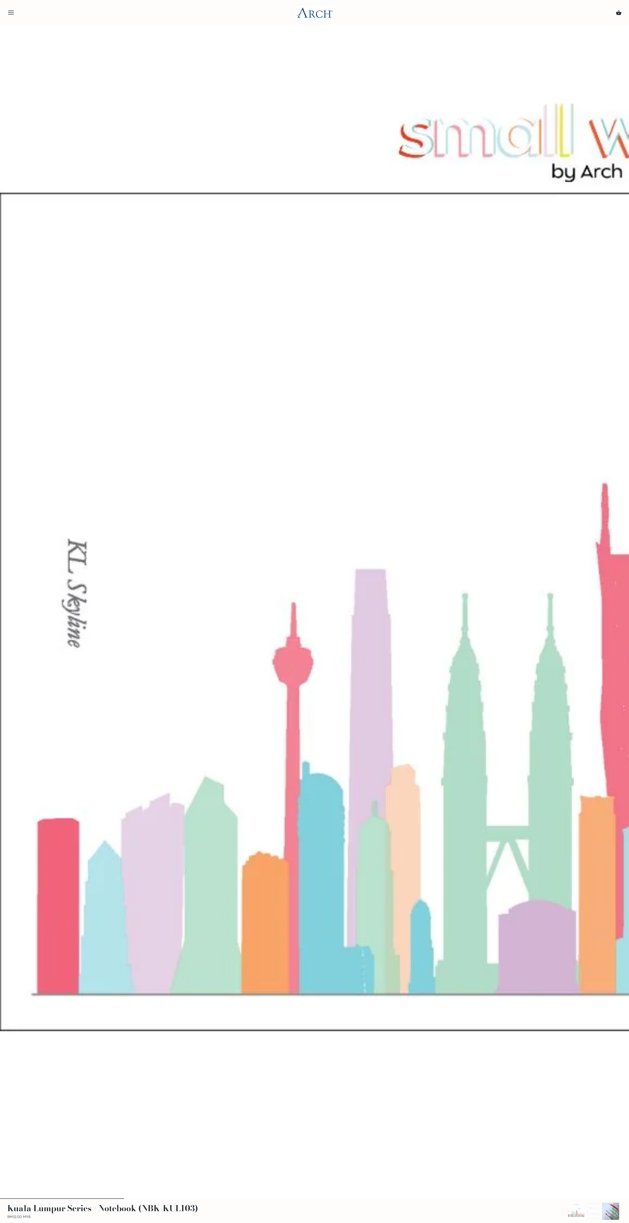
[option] (576, 1211)
